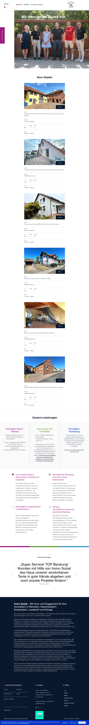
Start (65, 690)
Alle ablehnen (73, 722)
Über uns (66, 700)
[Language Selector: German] (5, 7)
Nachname (19, 689)
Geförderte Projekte (68, 703)
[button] (6, 3)
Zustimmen (82, 722)
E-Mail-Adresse (7, 693)
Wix (26, 718)
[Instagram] (36, 707)
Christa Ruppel (44, 588)
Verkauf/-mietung (68, 698)
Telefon (18, 693)
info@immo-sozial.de (44, 692)
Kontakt (66, 705)
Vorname (6, 689)
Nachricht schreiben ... (9, 698)
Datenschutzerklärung (24, 723)
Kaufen (66, 693)
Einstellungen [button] (65, 722)
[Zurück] (12, 575)
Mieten (66, 695)
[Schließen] (87, 722)
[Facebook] (38, 707)
